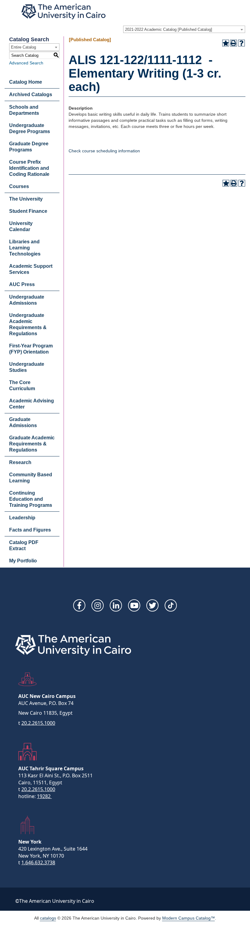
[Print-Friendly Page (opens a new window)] (233, 43)
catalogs (48, 918)
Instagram (97, 605)
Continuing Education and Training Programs (30, 499)
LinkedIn (116, 605)
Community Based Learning (30, 477)
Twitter (152, 605)
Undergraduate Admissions (26, 300)
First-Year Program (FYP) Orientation (31, 348)
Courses (19, 186)
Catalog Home (25, 82)
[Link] (171, 605)
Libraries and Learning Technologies (25, 247)
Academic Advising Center (31, 403)
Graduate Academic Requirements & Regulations (32, 443)
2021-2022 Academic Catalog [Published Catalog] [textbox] (168, 29)
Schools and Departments (24, 110)
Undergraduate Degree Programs (29, 128)
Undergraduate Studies (26, 367)
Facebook (79, 605)
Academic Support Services (30, 269)
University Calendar (21, 226)
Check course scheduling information (104, 150)
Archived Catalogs (30, 94)
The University (26, 199)
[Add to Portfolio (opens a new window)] (225, 43)
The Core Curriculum (22, 385)
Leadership (22, 517)
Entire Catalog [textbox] (23, 47)
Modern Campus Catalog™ (188, 918)
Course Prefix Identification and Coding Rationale (29, 168)
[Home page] (63, 11)
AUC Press (22, 284)
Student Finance (28, 211)
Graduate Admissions (23, 422)
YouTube (134, 605)
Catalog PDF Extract (23, 545)
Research (20, 462)
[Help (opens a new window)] (241, 43)
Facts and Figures (30, 529)
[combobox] (184, 29)
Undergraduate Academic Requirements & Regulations (28, 324)
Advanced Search (26, 62)
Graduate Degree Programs (28, 146)
